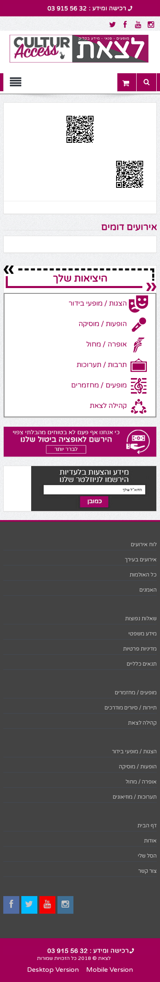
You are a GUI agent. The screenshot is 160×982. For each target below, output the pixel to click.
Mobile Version (109, 970)
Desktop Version (53, 970)
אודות (150, 841)
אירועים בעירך (141, 559)
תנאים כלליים (142, 664)
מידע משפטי (142, 634)
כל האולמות (143, 575)
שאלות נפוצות (141, 618)
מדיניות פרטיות (140, 649)
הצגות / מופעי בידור (134, 751)
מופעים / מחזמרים (136, 692)
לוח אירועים (144, 544)
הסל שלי (147, 856)
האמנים (148, 590)
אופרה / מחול (141, 782)
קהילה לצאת (142, 723)
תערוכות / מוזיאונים (135, 797)
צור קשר (147, 871)
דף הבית (147, 825)
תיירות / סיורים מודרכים (131, 708)
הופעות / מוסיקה (138, 767)
